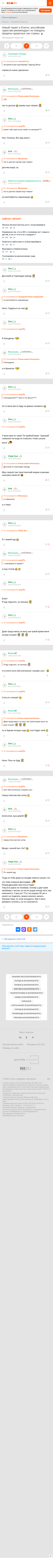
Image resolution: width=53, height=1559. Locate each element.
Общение (5, 22)
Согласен (45, 10)
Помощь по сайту (11, 1048)
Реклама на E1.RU (36, 1044)
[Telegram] (35, 929)
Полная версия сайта (13, 1044)
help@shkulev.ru (19, 1114)
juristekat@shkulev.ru (30, 1111)
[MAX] (23, 929)
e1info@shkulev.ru (15, 1111)
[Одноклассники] (29, 929)
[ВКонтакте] (18, 929)
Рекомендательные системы (13, 1116)
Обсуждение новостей (19, 22)
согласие (8, 12)
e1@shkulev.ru (30, 1107)
